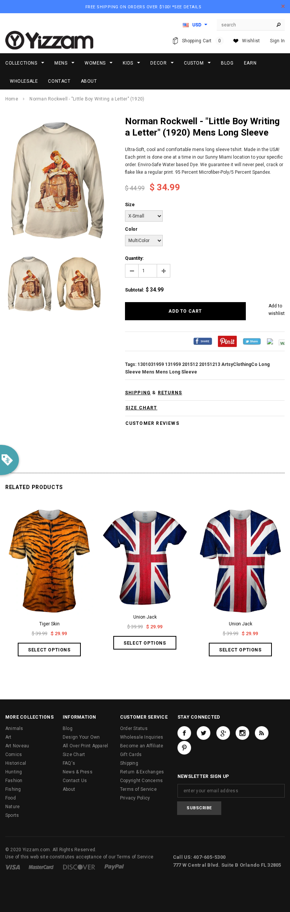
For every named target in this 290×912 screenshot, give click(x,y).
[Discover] (79, 866)
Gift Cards (131, 754)
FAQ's (69, 763)
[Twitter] (251, 341)
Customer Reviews (152, 423)
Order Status (134, 728)
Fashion (14, 780)
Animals (14, 728)
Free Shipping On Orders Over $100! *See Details (143, 7)
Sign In (277, 40)
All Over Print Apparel (85, 745)
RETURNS (170, 392)
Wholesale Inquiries (142, 737)
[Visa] (12, 866)
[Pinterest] (227, 341)
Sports (12, 815)
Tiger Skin (49, 624)
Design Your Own (81, 737)
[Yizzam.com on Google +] (223, 733)
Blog (67, 728)
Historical (15, 763)
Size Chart (74, 754)
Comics (13, 754)
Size (130, 204)
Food (10, 798)
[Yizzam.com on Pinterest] (184, 748)
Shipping (129, 763)
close (283, 6)
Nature (12, 806)
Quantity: (134, 258)
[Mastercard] (41, 866)
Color (131, 229)
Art (8, 737)
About (69, 789)
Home (11, 99)
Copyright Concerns (141, 780)
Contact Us (75, 780)
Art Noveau (17, 745)
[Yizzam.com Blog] (261, 733)
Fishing (13, 789)
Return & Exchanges (142, 772)
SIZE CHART (141, 407)
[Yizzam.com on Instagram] (242, 733)
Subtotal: (134, 290)
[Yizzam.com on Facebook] (184, 733)
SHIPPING (138, 392)
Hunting (13, 772)
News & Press (78, 772)
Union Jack (145, 617)
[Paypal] (114, 866)
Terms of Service (138, 789)
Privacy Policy (135, 798)
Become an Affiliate (142, 745)
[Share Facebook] (202, 341)
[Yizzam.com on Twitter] (203, 733)
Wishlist (251, 40)
